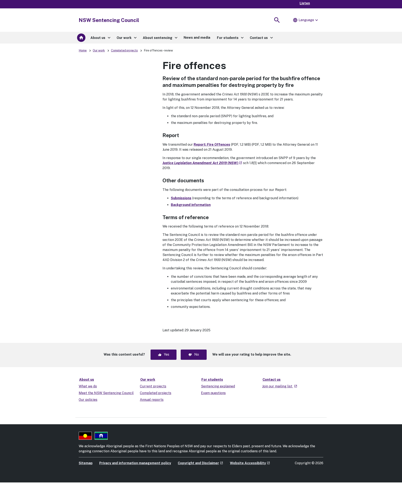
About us (86, 380)
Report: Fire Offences (212, 145)
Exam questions (213, 393)
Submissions (181, 198)
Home (83, 50)
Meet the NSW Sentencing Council (106, 393)
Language (306, 20)
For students (212, 380)
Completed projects (124, 50)
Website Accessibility (250, 463)
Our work (99, 50)
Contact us (272, 380)
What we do (88, 386)
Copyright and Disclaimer (200, 463)
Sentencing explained (218, 386)
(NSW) (202, 163)
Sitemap (86, 463)
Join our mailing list (279, 386)
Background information (191, 205)
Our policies (88, 400)
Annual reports (152, 400)
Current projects (153, 386)
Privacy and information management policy (135, 463)
